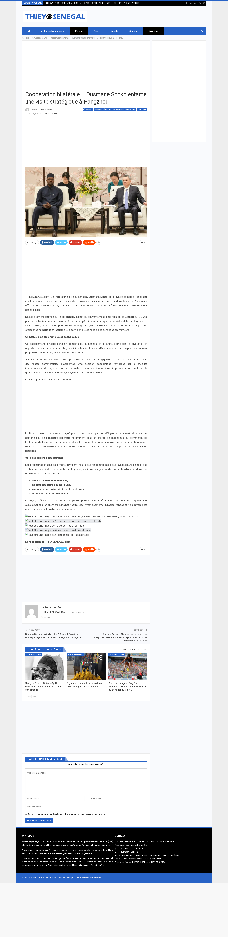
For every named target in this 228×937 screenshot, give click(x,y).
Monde (79, 31)
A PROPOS (84, 3)
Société (133, 31)
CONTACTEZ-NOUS (70, 3)
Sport (97, 31)
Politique (153, 31)
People (114, 31)
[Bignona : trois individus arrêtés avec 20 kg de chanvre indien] (86, 666)
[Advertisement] (149, 16)
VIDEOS (135, 3)
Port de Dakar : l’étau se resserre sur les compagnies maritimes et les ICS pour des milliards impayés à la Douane (119, 637)
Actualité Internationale (124, 109)
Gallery (88, 109)
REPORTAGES (97, 3)
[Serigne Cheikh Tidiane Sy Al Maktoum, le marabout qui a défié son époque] (44, 666)
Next (146, 202)
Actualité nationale (51, 31)
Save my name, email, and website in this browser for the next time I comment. (66, 814)
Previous (26, 202)
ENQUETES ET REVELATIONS (118, 3)
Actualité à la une (103, 109)
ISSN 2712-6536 (52, 3)
